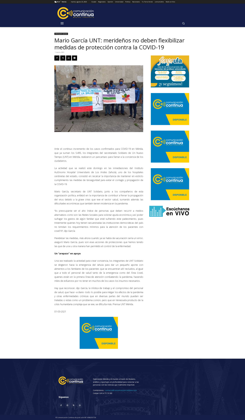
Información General (61, 34)
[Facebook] (56, 58)
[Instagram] (67, 405)
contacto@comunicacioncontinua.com (121, 390)
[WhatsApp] (68, 58)
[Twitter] (62, 58)
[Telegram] (74, 58)
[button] (183, 23)
